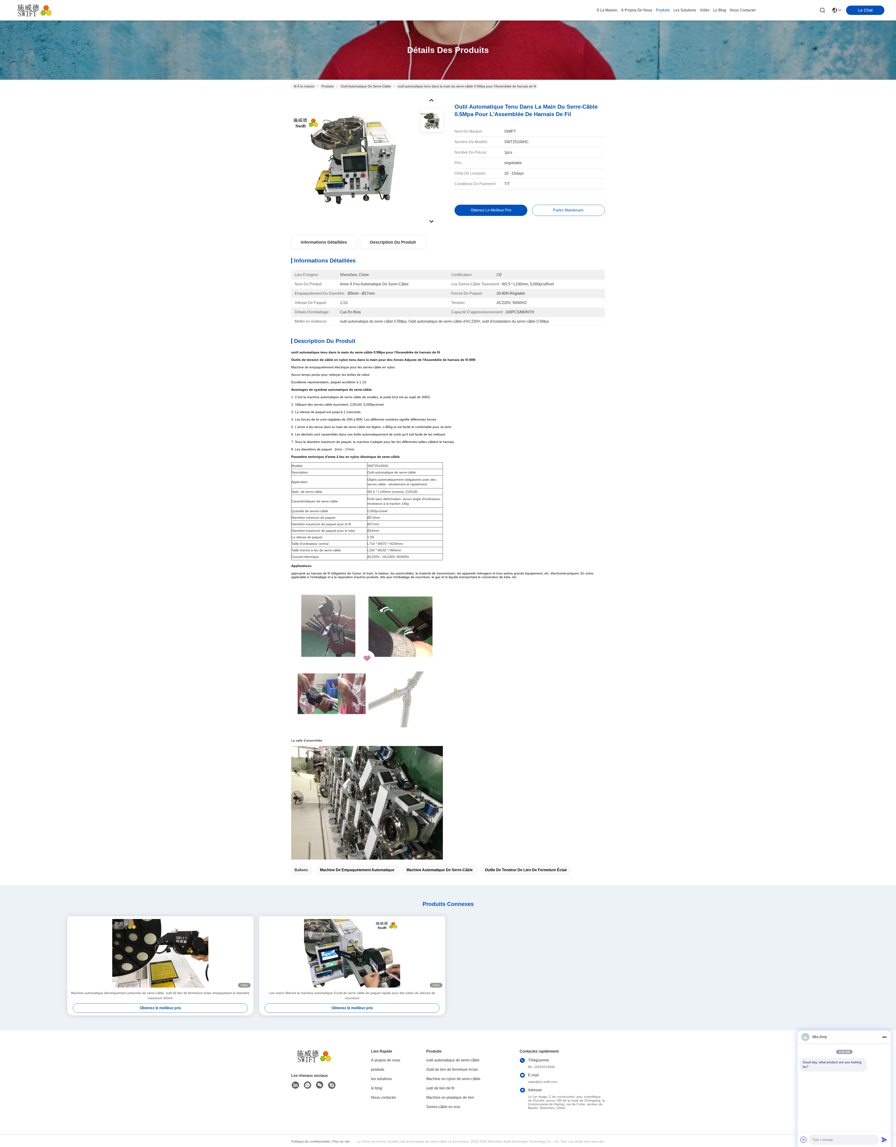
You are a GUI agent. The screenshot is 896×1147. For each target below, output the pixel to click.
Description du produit (393, 242)
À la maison (607, 10)
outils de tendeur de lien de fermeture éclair (526, 870)
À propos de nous (636, 10)
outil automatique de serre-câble (366, 86)
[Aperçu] (317, 1062)
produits (663, 10)
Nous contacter (383, 1097)
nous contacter (743, 10)
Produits (328, 86)
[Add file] (803, 1139)
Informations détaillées (324, 242)
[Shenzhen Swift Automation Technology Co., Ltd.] (37, 10)
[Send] (884, 1139)
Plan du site (341, 1141)
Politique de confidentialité (310, 1141)
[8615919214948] (307, 1085)
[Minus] (884, 1037)
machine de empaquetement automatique (357, 870)
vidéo (705, 10)
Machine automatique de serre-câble (439, 870)
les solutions (684, 10)
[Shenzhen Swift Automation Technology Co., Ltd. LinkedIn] (295, 1085)
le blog (719, 10)
